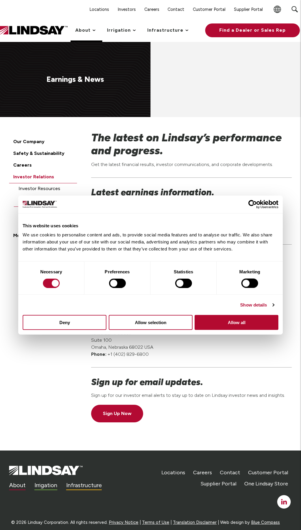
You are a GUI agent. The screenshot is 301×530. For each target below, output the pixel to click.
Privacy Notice (123, 522)
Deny (64, 322)
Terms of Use (155, 522)
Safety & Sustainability (38, 153)
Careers (22, 165)
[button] (252, 30)
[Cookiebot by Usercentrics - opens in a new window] (252, 204)
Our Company (28, 141)
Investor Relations (33, 177)
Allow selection (150, 322)
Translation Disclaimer (195, 522)
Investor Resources (39, 188)
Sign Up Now (117, 413)
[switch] (117, 283)
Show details (253, 304)
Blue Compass (265, 522)
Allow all (236, 322)
